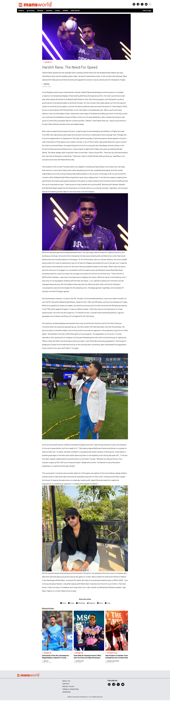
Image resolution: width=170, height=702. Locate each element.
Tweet (72, 603)
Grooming (30, 10)
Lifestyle (40, 10)
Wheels (65, 10)
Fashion (21, 10)
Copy (108, 603)
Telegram (92, 603)
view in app (147, 10)
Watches (49, 10)
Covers (57, 10)
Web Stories (75, 10)
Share (64, 603)
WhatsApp (81, 603)
